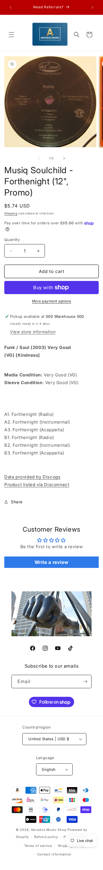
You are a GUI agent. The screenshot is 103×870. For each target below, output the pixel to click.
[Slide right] (64, 158)
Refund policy (46, 837)
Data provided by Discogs (32, 477)
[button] (11, 34)
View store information (33, 331)
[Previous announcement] (10, 7)
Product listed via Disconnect (36, 484)
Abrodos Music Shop (49, 830)
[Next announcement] (92, 7)
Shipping (10, 213)
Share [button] (17, 501)
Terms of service (38, 846)
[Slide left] (39, 158)
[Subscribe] (85, 681)
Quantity (12, 239)
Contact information (54, 854)
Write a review (51, 562)
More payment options (51, 301)
